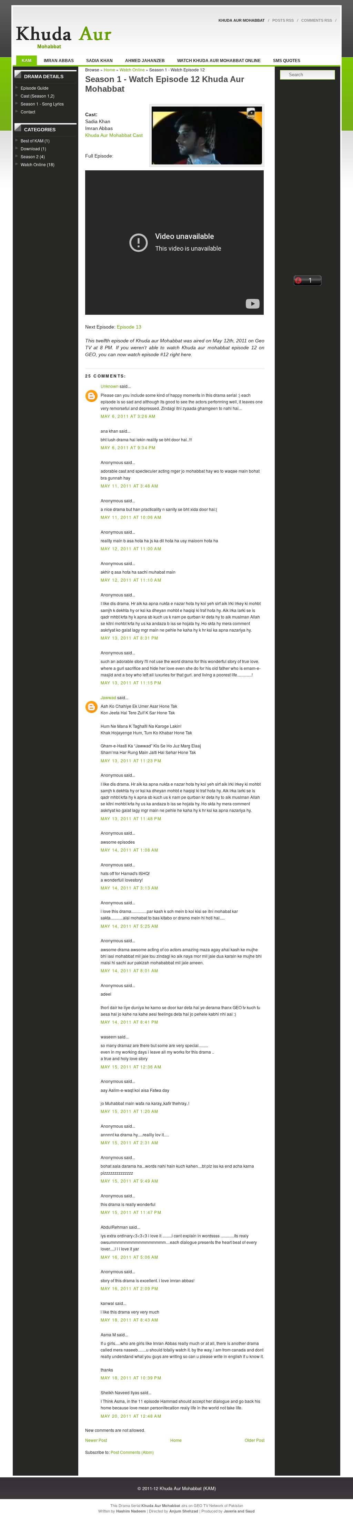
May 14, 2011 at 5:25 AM (130, 926)
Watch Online (33, 164)
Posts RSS (283, 20)
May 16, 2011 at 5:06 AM (130, 1257)
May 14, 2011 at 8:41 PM (130, 1022)
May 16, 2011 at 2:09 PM (130, 1288)
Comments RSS (316, 20)
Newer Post (96, 1440)
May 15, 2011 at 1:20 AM (130, 1111)
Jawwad (108, 697)
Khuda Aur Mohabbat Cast (114, 135)
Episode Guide (35, 88)
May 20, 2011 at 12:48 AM (131, 1416)
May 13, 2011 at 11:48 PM (131, 818)
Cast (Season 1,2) (37, 96)
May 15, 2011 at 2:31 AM (130, 1142)
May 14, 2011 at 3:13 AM (130, 888)
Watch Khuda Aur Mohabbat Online (219, 60)
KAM (26, 60)
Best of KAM (32, 140)
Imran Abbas (59, 60)
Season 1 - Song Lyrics (42, 104)
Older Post (254, 1440)
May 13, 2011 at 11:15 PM (131, 682)
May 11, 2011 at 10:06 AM (131, 517)
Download (30, 148)
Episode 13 (129, 327)
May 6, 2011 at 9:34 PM (128, 447)
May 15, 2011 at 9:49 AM (130, 1181)
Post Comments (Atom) (132, 1452)
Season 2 (30, 156)
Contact (28, 111)
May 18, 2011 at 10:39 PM (131, 1377)
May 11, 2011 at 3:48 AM (130, 486)
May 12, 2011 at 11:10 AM (131, 580)
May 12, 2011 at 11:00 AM (131, 548)
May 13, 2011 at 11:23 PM (131, 760)
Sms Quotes (286, 60)
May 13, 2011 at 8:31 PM (130, 638)
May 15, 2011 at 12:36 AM (131, 1066)
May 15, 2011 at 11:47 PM (131, 1212)
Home (109, 69)
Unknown (110, 386)
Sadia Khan (99, 60)
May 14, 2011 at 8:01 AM (130, 970)
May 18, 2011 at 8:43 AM (130, 1320)
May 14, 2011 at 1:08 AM (130, 850)
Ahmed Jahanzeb (145, 60)
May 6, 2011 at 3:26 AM (128, 416)
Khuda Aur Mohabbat (242, 20)
